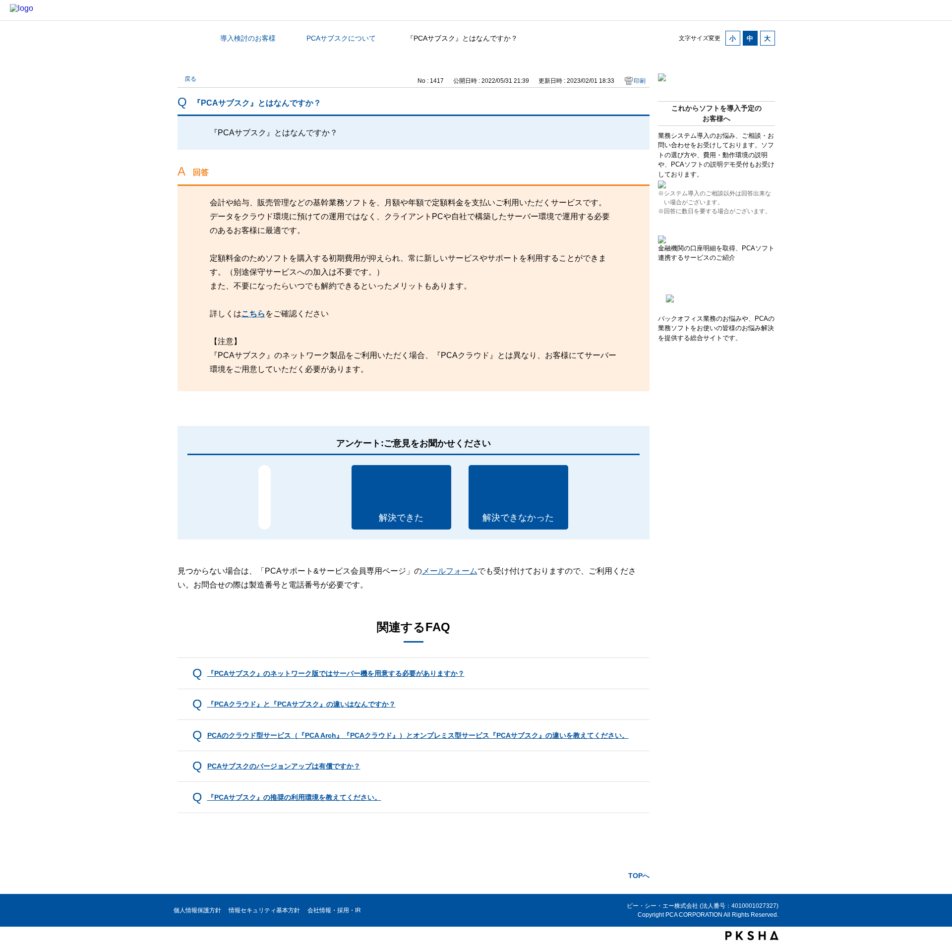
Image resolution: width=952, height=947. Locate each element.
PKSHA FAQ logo (751, 935)
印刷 (640, 80)
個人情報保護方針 (197, 910)
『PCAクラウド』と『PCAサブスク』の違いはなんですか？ (301, 704)
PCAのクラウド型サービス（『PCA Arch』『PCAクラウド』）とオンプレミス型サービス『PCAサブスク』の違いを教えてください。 (418, 735)
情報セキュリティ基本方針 (264, 910)
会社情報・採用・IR (334, 910)
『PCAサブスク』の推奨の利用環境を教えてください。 (294, 797)
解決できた (401, 518)
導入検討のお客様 (248, 38)
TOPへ (639, 876)
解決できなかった (518, 518)
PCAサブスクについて (341, 38)
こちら (253, 313)
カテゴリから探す (183, 38)
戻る (190, 78)
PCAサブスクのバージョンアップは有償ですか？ (283, 766)
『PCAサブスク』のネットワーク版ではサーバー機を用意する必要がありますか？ (336, 673)
